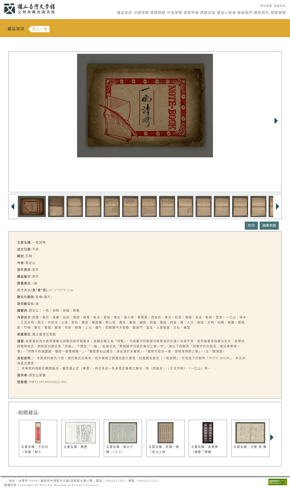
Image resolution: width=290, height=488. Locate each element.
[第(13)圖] (258, 206)
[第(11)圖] (222, 206)
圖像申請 (191, 12)
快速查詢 (280, 5)
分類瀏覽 (141, 12)
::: (1, 2)
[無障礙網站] (277, 481)
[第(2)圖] (56, 206)
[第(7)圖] (149, 206)
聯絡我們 (245, 12)
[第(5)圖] (112, 206)
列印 (251, 225)
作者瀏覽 (174, 12)
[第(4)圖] (93, 206)
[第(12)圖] (240, 206)
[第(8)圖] (167, 206)
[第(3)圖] (74, 206)
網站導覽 (266, 5)
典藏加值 (207, 12)
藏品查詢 (124, 12)
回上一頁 (40, 29)
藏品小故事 (226, 12)
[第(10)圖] (204, 206)
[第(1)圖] (32, 206)
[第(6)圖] (130, 206)
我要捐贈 (278, 12)
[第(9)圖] (185, 206)
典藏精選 (158, 12)
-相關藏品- (28, 412)
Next (276, 121)
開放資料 (261, 12)
